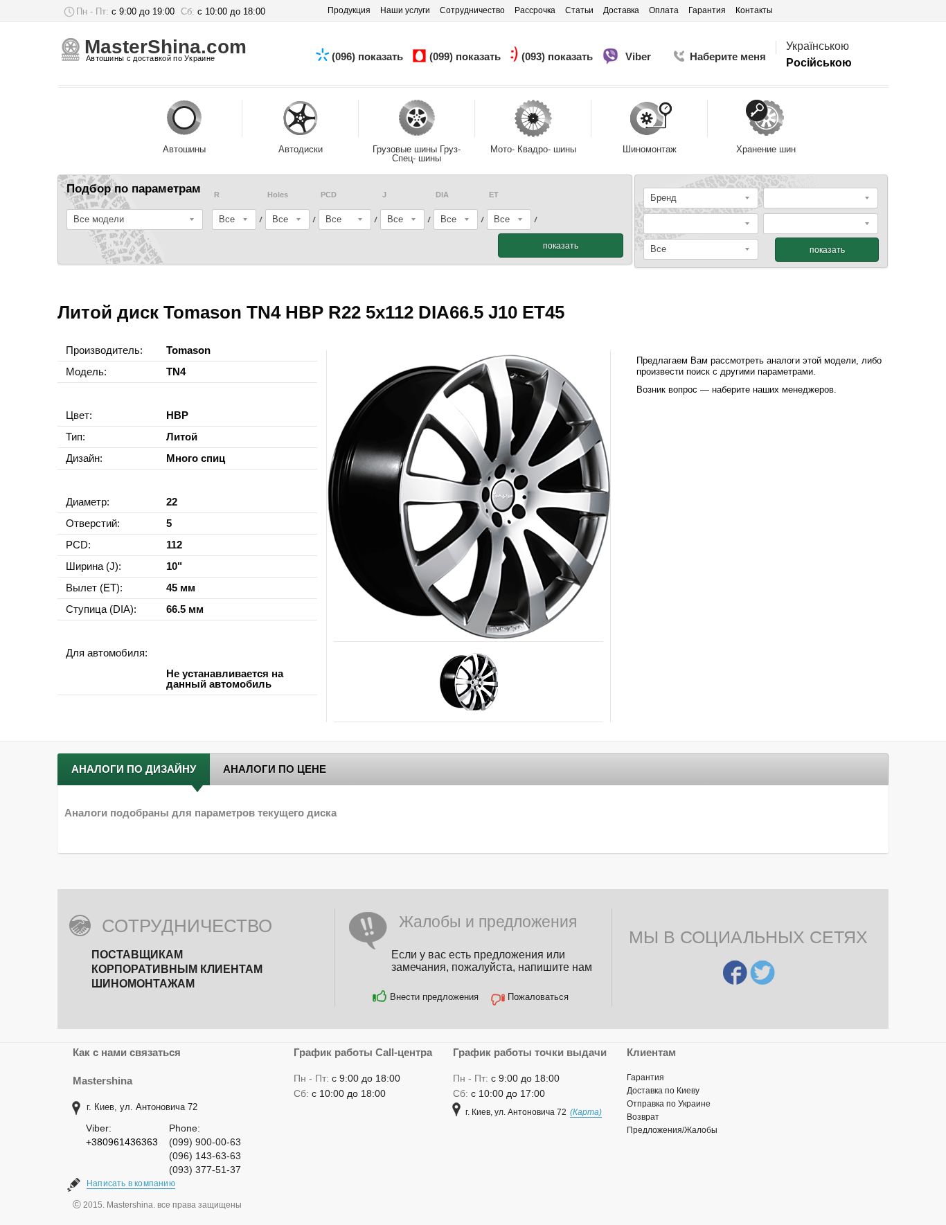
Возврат (643, 1117)
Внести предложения (434, 996)
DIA (442, 195)
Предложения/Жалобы (672, 1130)
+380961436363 (122, 1141)
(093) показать (558, 56)
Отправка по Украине (669, 1104)
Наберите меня (728, 56)
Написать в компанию (131, 1183)
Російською (819, 63)
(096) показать (369, 56)
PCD (329, 195)
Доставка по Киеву (663, 1091)
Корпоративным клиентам (176, 969)
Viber (640, 56)
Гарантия (645, 1077)
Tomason (188, 350)
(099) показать (466, 56)
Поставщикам (137, 954)
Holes (277, 195)
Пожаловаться (538, 996)
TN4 (176, 371)
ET (494, 195)
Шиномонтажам (143, 984)
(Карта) (586, 1112)
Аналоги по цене (274, 769)
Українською (817, 46)
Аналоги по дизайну (133, 769)
